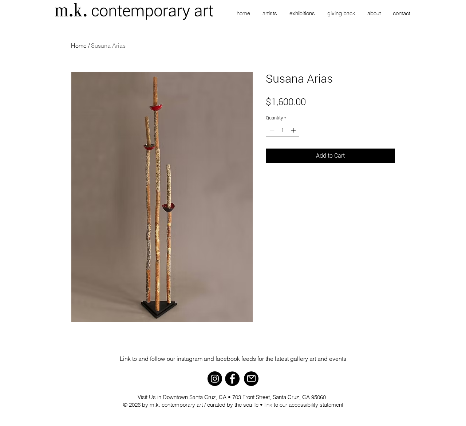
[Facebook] (232, 378)
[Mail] (251, 378)
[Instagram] (215, 378)
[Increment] (294, 130)
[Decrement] (271, 130)
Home (79, 45)
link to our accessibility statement (303, 404)
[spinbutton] (283, 130)
